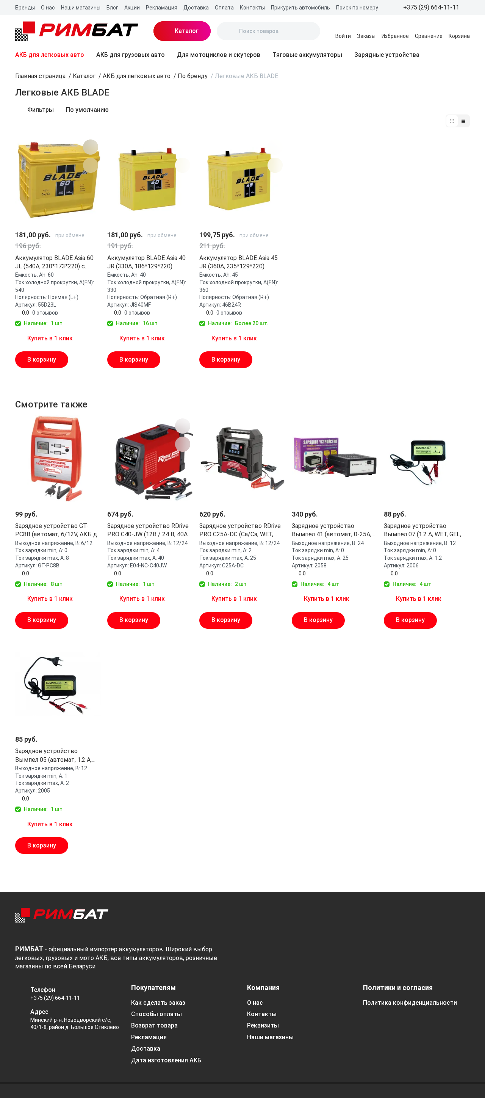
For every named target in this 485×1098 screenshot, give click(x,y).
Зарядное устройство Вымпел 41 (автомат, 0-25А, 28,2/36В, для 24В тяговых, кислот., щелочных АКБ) (331, 530)
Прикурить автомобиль (300, 8)
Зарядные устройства (386, 54)
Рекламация (161, 8)
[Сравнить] (90, 165)
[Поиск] (229, 31)
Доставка (196, 8)
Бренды (25, 8)
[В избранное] (90, 147)
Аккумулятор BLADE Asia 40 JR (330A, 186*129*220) (146, 262)
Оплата (224, 8)
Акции (132, 8)
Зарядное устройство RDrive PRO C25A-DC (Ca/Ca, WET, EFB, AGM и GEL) (240, 530)
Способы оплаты (156, 1014)
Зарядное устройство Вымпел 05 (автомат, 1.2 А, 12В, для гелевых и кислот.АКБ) (53, 755)
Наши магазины (80, 8)
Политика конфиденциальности (410, 1002)
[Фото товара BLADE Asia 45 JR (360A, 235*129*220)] (242, 179)
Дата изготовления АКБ (166, 1060)
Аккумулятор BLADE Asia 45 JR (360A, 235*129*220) (238, 262)
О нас (48, 8)
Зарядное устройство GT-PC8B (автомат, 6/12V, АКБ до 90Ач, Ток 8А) (57, 530)
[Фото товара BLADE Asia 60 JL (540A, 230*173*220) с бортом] (58, 179)
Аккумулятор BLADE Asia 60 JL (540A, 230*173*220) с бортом (54, 262)
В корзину (41, 359)
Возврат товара (154, 1025)
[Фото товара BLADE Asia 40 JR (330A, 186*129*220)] (150, 179)
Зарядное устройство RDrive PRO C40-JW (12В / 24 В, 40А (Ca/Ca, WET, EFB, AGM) (148, 530)
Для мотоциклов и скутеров (218, 54)
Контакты (252, 8)
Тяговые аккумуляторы (307, 54)
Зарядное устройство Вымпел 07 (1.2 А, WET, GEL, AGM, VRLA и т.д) (422, 530)
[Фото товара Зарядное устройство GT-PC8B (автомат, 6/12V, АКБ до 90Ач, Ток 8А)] (58, 458)
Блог (112, 8)
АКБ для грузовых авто (130, 54)
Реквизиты (263, 1025)
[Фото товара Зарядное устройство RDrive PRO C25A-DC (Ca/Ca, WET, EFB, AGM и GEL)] (242, 458)
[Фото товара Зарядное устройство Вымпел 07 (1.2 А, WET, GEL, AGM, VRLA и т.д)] (427, 458)
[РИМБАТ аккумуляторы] (76, 31)
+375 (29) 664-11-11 (55, 998)
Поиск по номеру (357, 8)
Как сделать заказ (158, 1002)
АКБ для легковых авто (49, 54)
